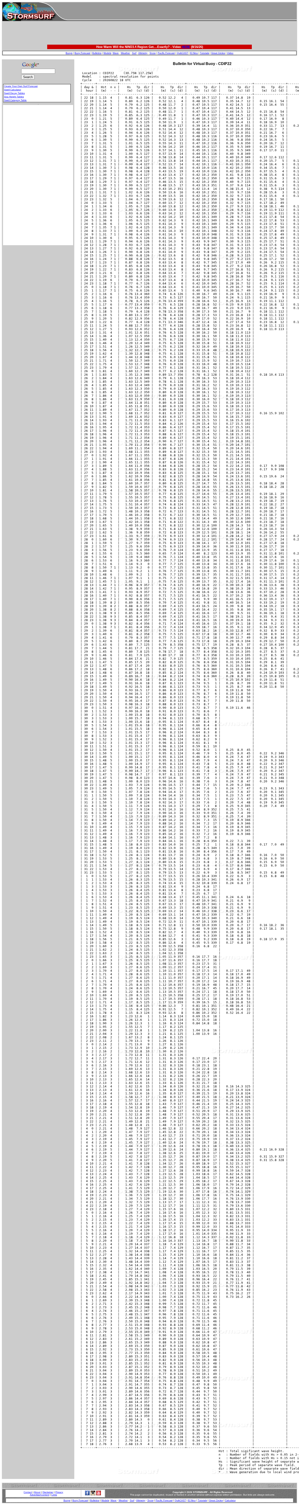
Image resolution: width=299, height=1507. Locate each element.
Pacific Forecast (166, 53)
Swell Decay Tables (14, 93)
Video (230, 53)
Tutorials (204, 53)
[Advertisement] (182, 12)
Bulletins (96, 53)
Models (107, 53)
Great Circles (218, 53)
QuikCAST (182, 53)
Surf (134, 53)
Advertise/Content (39, 1494)
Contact (28, 1492)
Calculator (230, 1500)
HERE (186, 47)
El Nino (194, 53)
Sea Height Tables (14, 96)
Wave (116, 53)
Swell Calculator (12, 89)
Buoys (69, 53)
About (37, 1492)
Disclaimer (48, 1492)
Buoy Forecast (82, 53)
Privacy (59, 1492)
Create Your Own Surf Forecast (21, 86)
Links (54, 1494)
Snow (153, 53)
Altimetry (142, 53)
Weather (125, 53)
